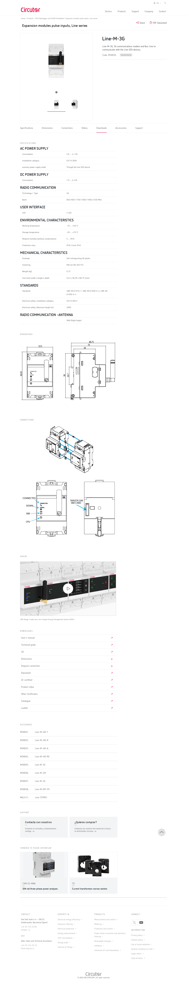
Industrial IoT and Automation (106, 950)
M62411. (24, 797)
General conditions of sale (142, 949)
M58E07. (24, 781)
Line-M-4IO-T (41, 732)
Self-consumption (65, 938)
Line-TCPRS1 (41, 797)
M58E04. (24, 757)
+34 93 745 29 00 (29, 927)
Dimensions (47, 128)
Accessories (121, 128)
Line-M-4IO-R (41, 740)
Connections (67, 128)
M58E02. (24, 740)
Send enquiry (26, 949)
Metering (98, 924)
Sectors (108, 11)
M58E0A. (24, 789)
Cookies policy (137, 940)
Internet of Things (65, 947)
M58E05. (24, 765)
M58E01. (24, 732)
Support (135, 11)
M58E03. (24, 748)
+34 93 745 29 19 (29, 945)
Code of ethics (137, 958)
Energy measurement (67, 933)
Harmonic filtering (65, 924)
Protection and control (103, 929)
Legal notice (136, 954)
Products (122, 11)
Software (98, 946)
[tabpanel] (56, 105)
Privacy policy (137, 935)
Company (149, 11)
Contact (162, 11)
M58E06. (24, 773)
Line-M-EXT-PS (42, 789)
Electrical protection (66, 929)
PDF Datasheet (159, 23)
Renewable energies (103, 941)
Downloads (101, 128)
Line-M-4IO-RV (42, 757)
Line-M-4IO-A (41, 748)
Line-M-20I (40, 773)
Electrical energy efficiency (69, 920)
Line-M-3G (40, 765)
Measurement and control (105, 920)
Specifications (26, 128)
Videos (85, 128)
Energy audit (63, 943)
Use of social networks (140, 945)
